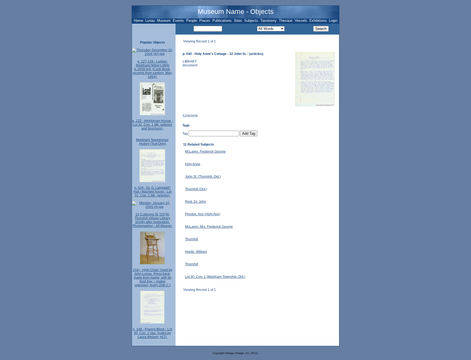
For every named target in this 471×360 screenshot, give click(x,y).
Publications (222, 21)
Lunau (150, 21)
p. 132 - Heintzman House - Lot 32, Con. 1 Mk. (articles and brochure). (152, 124)
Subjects (251, 21)
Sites (238, 21)
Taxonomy (268, 21)
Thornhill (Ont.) (196, 189)
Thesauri (285, 21)
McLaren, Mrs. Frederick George (209, 227)
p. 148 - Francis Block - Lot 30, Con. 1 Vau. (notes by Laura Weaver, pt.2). (152, 333)
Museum (164, 21)
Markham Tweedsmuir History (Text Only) (152, 142)
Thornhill (191, 239)
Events (178, 21)
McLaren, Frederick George (205, 151)
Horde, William (196, 252)
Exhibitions (318, 21)
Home (138, 21)
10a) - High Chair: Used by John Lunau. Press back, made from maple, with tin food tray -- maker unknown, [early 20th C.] (152, 277)
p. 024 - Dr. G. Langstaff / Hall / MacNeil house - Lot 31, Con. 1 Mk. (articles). (152, 191)
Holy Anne (192, 164)
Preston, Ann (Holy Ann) (202, 214)
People (191, 21)
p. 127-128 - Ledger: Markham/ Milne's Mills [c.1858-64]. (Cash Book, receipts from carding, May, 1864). (152, 69)
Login (333, 21)
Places (204, 21)
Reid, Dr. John (195, 202)
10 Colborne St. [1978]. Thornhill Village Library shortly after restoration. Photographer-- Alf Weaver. (152, 220)
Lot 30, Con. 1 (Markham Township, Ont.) (215, 277)
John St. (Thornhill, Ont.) (203, 177)
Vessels (301, 21)
